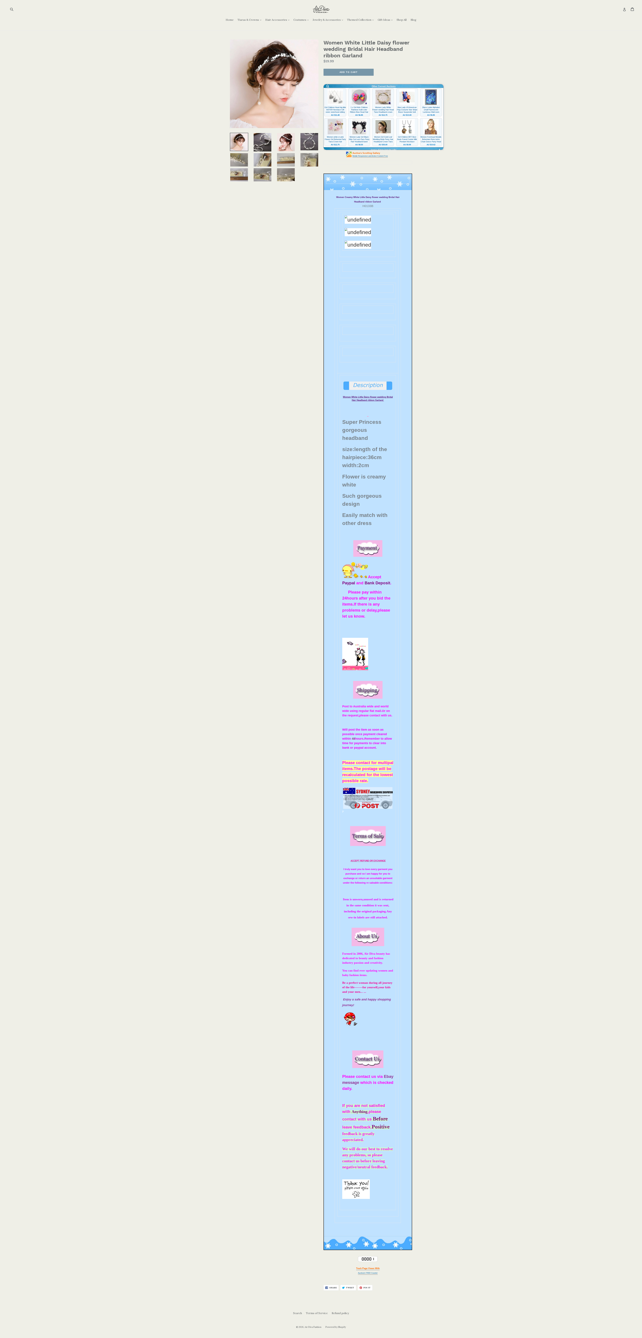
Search (297, 1313)
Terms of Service (317, 1313)
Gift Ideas (386, 19)
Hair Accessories (278, 19)
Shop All (402, 19)
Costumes (301, 19)
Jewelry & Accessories (329, 19)
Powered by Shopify (335, 1327)
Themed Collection (361, 19)
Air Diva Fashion (313, 1327)
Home (230, 19)
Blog (413, 19)
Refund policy (340, 1313)
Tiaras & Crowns (250, 19)
